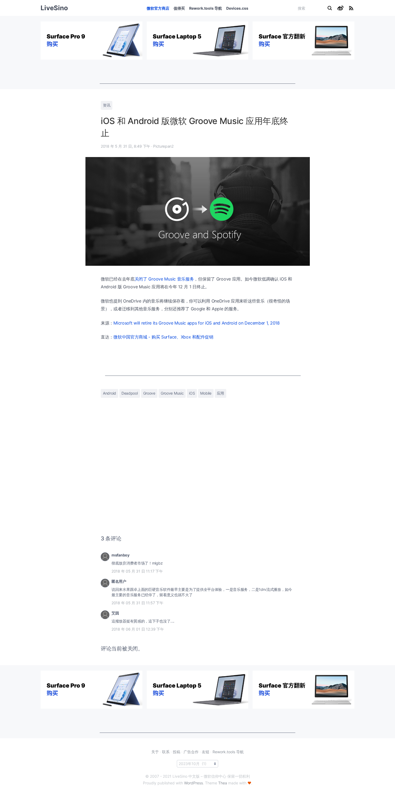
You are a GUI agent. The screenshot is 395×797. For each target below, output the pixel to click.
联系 (166, 751)
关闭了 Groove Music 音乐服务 (164, 279)
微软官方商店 (158, 8)
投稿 (176, 751)
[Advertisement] (197, 72)
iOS (192, 393)
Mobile (205, 393)
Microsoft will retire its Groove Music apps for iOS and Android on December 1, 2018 (196, 323)
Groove (149, 393)
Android (109, 393)
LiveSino (54, 8)
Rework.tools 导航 (205, 8)
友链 (205, 751)
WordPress (193, 783)
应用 (220, 393)
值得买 (179, 8)
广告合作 (191, 751)
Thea (222, 783)
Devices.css (237, 8)
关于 (155, 751)
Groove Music (172, 393)
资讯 (106, 105)
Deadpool (129, 393)
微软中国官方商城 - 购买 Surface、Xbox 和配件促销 (163, 337)
